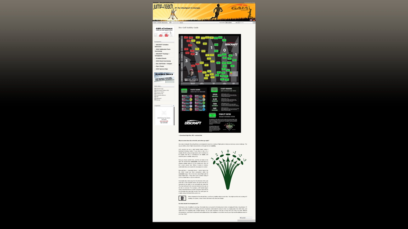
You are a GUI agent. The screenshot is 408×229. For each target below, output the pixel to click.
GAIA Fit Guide (159, 88)
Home (154, 22)
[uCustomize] (164, 36)
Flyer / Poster (160, 66)
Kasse (181, 22)
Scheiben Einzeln (161, 58)
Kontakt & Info (159, 93)
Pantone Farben (160, 92)
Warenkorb (164, 22)
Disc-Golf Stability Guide (167, 2)
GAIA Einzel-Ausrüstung (163, 61)
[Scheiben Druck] (164, 82)
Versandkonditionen (161, 95)
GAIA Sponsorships (162, 69)
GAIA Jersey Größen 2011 (162, 90)
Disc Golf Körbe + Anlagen (164, 63)
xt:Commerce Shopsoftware (211, 223)
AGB (157, 96)
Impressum (158, 98)
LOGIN (159, 22)
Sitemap (158, 100)
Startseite (156, 2)
